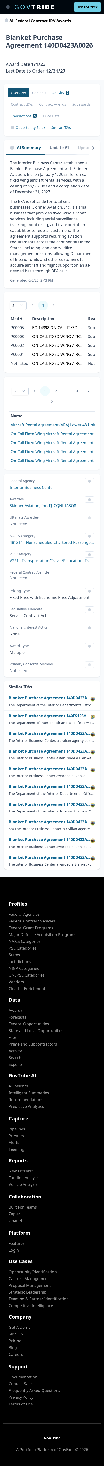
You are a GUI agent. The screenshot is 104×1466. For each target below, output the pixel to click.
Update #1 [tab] (59, 147)
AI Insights (18, 1086)
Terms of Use (21, 1404)
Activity (15, 1050)
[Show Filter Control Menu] (89, 481)
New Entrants (21, 1171)
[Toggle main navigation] (8, 7)
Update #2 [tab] (87, 147)
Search (15, 1057)
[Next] (93, 148)
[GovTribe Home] (34, 7)
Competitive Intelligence (31, 1305)
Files (13, 1037)
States (14, 954)
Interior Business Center (32, 487)
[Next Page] (52, 401)
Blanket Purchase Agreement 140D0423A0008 (49, 733)
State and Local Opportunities (36, 1030)
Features (17, 1243)
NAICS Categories (25, 941)
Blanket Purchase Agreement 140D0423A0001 (49, 857)
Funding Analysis (24, 1177)
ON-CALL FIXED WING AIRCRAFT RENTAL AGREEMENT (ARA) (58, 336)
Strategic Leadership (27, 1292)
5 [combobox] (13, 305)
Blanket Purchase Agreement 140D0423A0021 (49, 769)
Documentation (23, 1377)
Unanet (15, 1220)
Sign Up (16, 1334)
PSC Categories (23, 948)
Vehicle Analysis (23, 1184)
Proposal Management (30, 1285)
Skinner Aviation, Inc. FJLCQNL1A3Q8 (43, 505)
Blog (13, 1347)
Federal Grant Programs (31, 927)
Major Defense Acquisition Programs (42, 934)
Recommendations (26, 1099)
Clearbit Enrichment (27, 988)
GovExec (66, 1449)
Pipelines (17, 1129)
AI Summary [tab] (29, 147)
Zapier (14, 1214)
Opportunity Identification (33, 1271)
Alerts (14, 1142)
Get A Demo (20, 1327)
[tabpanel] (52, 221)
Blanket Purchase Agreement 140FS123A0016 (49, 716)
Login (14, 1250)
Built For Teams (23, 1207)
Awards (15, 1010)
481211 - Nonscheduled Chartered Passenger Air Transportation (52, 542)
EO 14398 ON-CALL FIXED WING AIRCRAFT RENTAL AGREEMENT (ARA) (58, 327)
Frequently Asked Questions (34, 1390)
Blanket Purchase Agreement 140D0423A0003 (49, 804)
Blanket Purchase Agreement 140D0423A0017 (49, 751)
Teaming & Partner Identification (39, 1298)
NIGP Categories (24, 968)
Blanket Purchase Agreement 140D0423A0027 (49, 698)
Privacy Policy (21, 1397)
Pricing (15, 1340)
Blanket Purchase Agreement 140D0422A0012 (49, 786)
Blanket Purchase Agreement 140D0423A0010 (49, 822)
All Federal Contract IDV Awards (39, 20)
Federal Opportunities (29, 1023)
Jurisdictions (20, 961)
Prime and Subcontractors (33, 1044)
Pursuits (16, 1135)
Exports (16, 1064)
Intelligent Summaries (29, 1092)
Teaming (16, 1149)
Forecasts (17, 1017)
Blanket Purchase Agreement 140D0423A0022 (49, 839)
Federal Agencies (24, 914)
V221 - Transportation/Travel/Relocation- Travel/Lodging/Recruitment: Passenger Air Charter (52, 560)
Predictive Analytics (26, 1106)
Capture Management (29, 1278)
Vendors (16, 981)
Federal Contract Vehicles (32, 921)
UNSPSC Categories (27, 975)
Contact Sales (21, 1383)
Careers (16, 1354)
